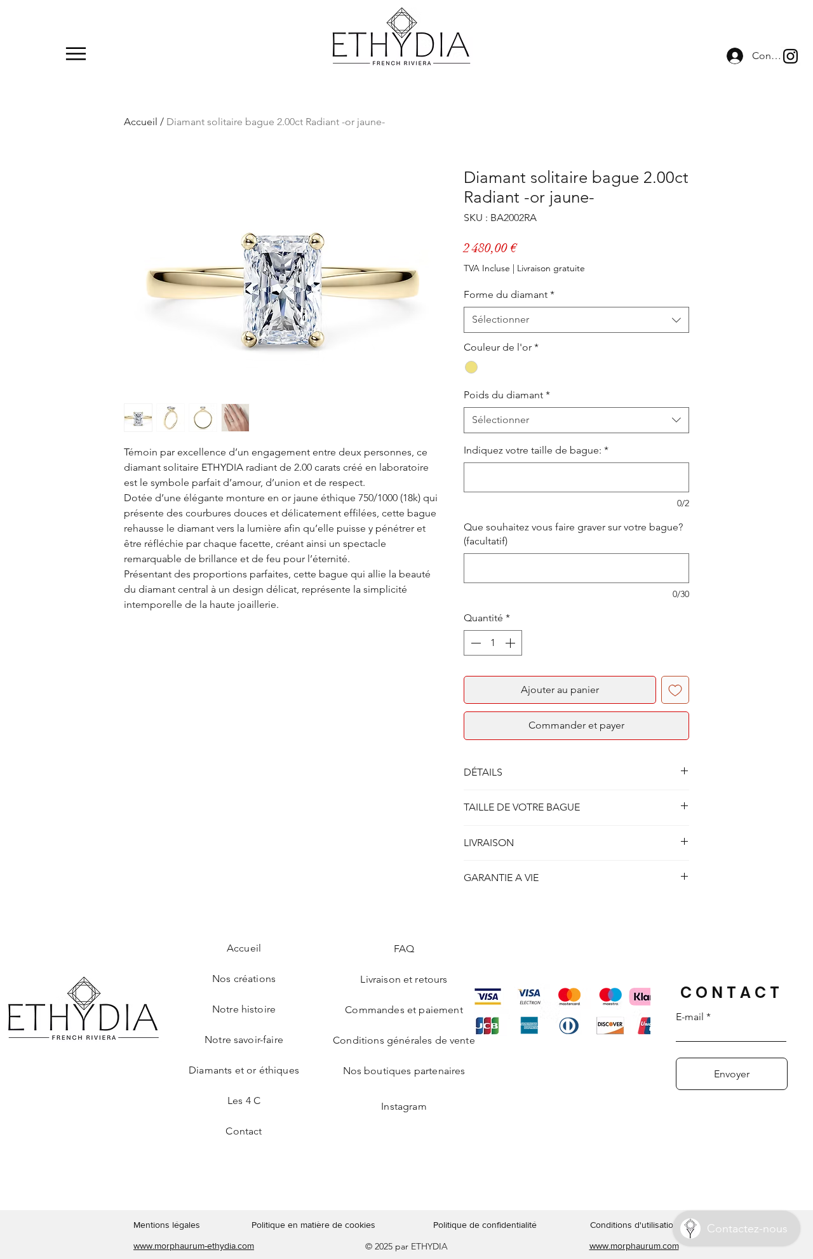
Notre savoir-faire (244, 1039)
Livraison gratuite (551, 268)
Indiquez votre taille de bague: (536, 450)
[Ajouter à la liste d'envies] (675, 690)
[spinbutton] (492, 643)
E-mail (690, 1017)
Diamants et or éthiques (244, 1070)
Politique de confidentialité (485, 1225)
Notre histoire (244, 1009)
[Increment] (511, 643)
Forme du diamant (509, 294)
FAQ (404, 949)
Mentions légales (166, 1225)
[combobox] (576, 319)
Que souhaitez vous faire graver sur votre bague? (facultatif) (573, 534)
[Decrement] (474, 643)
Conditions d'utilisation (634, 1225)
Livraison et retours (403, 979)
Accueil (141, 122)
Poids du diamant (507, 395)
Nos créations (244, 979)
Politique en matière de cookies (315, 1225)
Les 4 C (243, 1100)
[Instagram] (790, 56)
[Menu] (76, 53)
